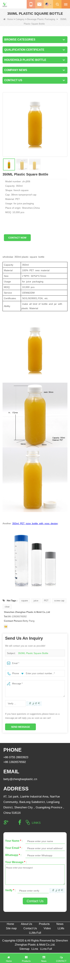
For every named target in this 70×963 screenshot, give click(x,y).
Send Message (20, 727)
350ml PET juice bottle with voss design (35, 523)
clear (7, 606)
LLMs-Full (35, 932)
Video (47, 928)
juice (36, 600)
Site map (11, 928)
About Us (26, 924)
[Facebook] (19, 822)
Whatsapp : (13, 855)
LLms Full (46, 948)
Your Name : (14, 840)
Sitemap (24, 948)
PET (46, 600)
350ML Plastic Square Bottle (33, 653)
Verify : (10, 890)
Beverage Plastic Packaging (41, 19)
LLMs (61, 928)
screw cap (59, 600)
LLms (34, 948)
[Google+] (6, 822)
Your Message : (16, 862)
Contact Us (35, 901)
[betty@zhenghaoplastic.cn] (6, 626)
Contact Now (17, 237)
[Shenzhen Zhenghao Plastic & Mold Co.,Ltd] (5, 4)
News (59, 924)
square (24, 600)
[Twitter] (13, 822)
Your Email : (13, 847)
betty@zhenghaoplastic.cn (20, 779)
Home (10, 19)
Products (44, 924)
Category (20, 19)
